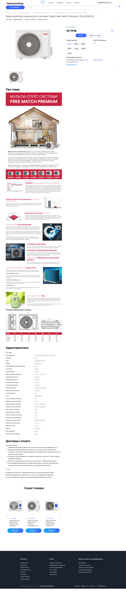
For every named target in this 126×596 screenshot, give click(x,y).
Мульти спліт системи (25, 12)
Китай (36, 431)
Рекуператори (53, 572)
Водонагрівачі (82, 563)
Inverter (36, 371)
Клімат (52, 559)
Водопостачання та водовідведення (91, 559)
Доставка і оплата (42, 19)
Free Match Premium (40, 360)
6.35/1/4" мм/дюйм (40, 404)
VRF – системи (53, 569)
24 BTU (69, 48)
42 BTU (36, 369)
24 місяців (37, 428)
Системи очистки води (84, 565)
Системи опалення (25, 579)
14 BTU (69, 53)
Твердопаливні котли (25, 569)
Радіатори (22, 572)
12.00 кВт (37, 377)
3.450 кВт (37, 385)
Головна (7, 12)
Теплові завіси (53, 574)
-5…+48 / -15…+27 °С (40, 374)
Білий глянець (38, 396)
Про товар (8, 19)
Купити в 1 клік (95, 35)
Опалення (23, 559)
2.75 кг (36, 401)
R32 (36, 393)
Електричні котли (24, 567)
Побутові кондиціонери (55, 563)
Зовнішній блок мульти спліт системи (45, 355)
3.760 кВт (37, 382)
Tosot (36, 358)
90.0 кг (36, 425)
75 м (36, 417)
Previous (7, 515)
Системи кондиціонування (56, 567)
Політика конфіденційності (47, 586)
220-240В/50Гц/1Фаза (41, 388)
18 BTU (83, 48)
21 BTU (76, 48)
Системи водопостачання (85, 569)
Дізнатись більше (15, 530)
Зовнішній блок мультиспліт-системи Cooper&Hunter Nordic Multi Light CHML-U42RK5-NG (33, 523)
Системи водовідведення (85, 572)
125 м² (36, 366)
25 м (36, 415)
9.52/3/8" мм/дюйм (40, 406)
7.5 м (36, 412)
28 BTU (83, 44)
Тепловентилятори (25, 576)
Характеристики (18, 19)
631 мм (37, 423)
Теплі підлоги (23, 574)
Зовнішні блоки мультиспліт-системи (41, 12)
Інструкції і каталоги (30, 19)
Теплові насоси (24, 563)
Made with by (90, 586)
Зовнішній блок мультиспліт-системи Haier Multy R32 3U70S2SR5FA (14, 523)
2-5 (35, 398)
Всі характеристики (71, 64)
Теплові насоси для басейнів (86, 567)
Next (59, 515)
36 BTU (76, 44)
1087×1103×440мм (40, 420)
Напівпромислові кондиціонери (57, 565)
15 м (36, 409)
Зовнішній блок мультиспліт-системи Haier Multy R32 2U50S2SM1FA (51, 523)
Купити (81, 35)
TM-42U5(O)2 (38, 363)
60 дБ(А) (37, 390)
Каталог (16, 7)
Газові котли (23, 565)
